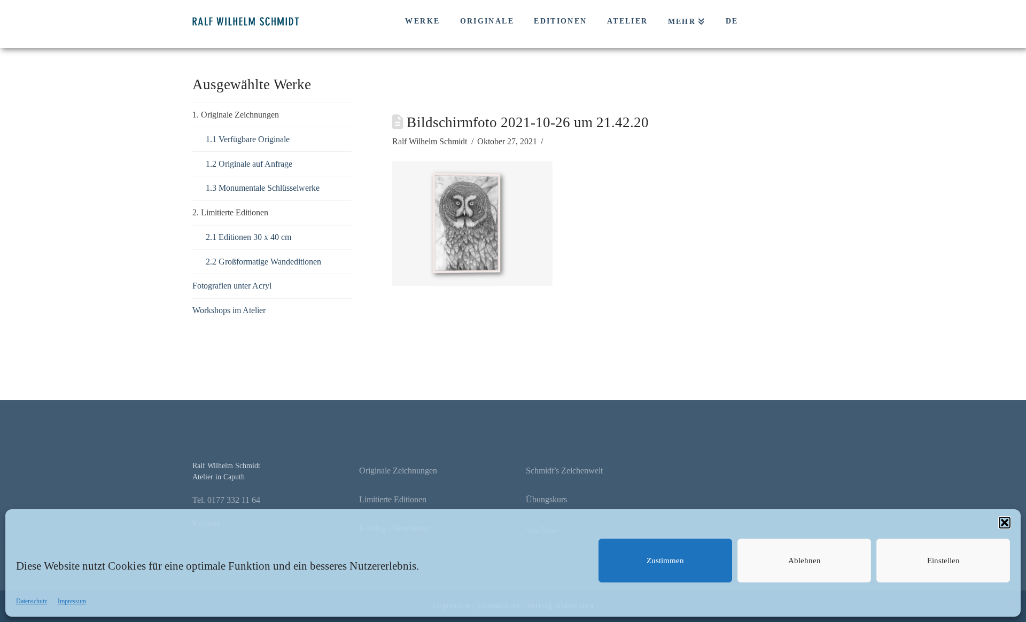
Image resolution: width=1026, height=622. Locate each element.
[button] (1004, 522)
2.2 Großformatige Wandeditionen (263, 261)
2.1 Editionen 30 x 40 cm (248, 237)
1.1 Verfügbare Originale (248, 139)
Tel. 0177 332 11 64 (226, 499)
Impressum (72, 601)
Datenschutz (31, 601)
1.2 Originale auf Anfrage (249, 163)
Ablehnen (804, 560)
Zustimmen (665, 560)
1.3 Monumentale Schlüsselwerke (263, 187)
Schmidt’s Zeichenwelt (564, 470)
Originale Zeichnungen (398, 470)
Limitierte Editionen (392, 499)
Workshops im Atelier (229, 310)
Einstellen (943, 560)
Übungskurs (546, 499)
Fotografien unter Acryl (231, 285)
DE (732, 21)
